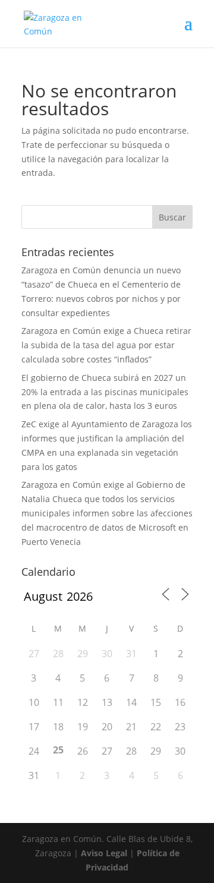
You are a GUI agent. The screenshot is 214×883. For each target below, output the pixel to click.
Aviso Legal (104, 853)
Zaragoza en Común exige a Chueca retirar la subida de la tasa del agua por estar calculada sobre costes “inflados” (106, 345)
